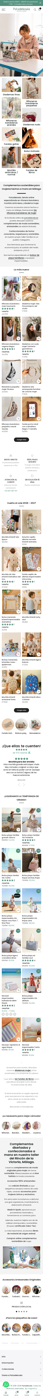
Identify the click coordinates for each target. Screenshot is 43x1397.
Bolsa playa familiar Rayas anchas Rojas (31, 876)
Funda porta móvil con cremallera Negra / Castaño (30, 426)
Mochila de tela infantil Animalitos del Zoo (11, 576)
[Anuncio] (20, 3)
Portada (15, 1343)
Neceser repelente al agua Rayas (11, 1046)
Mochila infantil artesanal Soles (9, 698)
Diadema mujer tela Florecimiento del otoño (30, 306)
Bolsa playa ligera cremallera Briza (10, 956)
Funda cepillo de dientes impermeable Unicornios (31, 576)
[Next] (39, 1343)
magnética (32, 1388)
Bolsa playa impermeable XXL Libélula (29, 998)
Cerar (40, 3)
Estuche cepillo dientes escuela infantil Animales (29, 539)
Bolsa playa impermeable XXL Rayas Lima (29, 918)
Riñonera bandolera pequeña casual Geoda (10, 426)
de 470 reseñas (20, 752)
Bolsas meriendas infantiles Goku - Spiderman (9, 662)
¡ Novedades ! (13, 61)
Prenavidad (31, 1343)
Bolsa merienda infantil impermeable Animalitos (11, 619)
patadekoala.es (31, 218)
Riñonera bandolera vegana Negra (10, 345)
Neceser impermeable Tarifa (31, 1046)
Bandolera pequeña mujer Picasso (10, 388)
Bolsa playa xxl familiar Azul (28, 956)
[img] (21, 749)
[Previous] (4, 1343)
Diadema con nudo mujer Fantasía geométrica (30, 346)
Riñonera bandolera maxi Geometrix (10, 305)
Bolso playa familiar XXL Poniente (31, 836)
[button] (19, 784)
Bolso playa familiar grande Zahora (10, 836)
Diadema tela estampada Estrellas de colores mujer (31, 389)
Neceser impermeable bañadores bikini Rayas (9, 999)
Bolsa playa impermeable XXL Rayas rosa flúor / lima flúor (10, 919)
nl (22, 1343)
